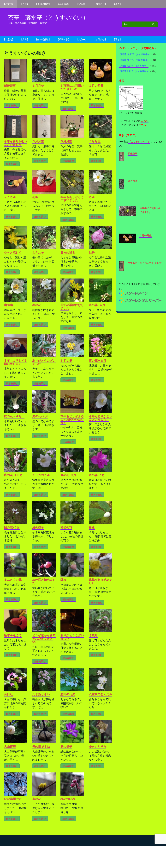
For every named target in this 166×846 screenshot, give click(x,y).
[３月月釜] (121, 186)
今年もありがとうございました (15, 142)
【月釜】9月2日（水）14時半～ (133, 71)
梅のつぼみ (67, 799)
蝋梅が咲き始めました (100, 581)
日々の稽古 (67, 252)
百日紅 (8, 694)
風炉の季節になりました (72, 306)
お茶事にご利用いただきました (72, 87)
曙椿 (63, 579)
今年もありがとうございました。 (100, 417)
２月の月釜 (96, 85)
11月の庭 (66, 360)
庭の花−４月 (97, 305)
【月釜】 (24, 4)
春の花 (36, 305)
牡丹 (92, 252)
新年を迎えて (13, 635)
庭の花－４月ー (14, 416)
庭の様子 (38, 527)
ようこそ (38, 252)
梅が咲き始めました (44, 581)
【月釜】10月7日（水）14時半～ (134, 59)
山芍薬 (8, 305)
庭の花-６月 (12, 527)
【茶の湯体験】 (43, 4)
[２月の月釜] (127, 241)
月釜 (92, 197)
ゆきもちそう (97, 746)
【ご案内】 (8, 4)
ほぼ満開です (13, 799)
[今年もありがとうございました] (121, 268)
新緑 (92, 527)
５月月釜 (66, 141)
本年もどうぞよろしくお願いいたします (72, 419)
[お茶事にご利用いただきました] (127, 213)
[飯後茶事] (121, 159)
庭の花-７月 (97, 475)
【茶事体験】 (63, 4)
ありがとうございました (44, 362)
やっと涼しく (13, 252)
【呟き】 (117, 4)
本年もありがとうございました (72, 198)
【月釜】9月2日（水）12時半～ (133, 65)
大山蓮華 (10, 746)
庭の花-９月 (68, 475)
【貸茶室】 (82, 4)
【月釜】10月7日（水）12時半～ (134, 54)
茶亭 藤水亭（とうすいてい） (48, 17)
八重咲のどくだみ (100, 694)
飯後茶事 (10, 85)
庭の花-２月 (40, 416)
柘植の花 (66, 527)
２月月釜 (10, 197)
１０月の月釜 (41, 475)
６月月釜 (38, 141)
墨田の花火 (67, 694)
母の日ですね (41, 746)
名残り (93, 635)
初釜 (35, 197)
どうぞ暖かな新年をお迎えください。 (44, 638)
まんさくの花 (13, 579)
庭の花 (36, 799)
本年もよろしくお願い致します (15, 362)
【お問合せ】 (100, 4)
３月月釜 (38, 85)
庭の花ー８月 (97, 360)
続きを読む (12, 105)
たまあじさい (41, 694)
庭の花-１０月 (13, 475)
